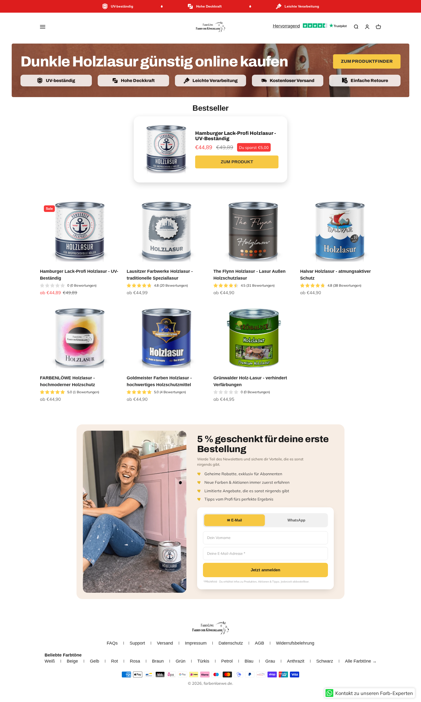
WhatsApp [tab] (296, 520)
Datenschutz (231, 643)
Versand (165, 643)
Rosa (135, 661)
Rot (114, 661)
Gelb (94, 661)
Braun (158, 661)
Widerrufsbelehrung (295, 643)
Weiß (50, 661)
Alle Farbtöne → (361, 661)
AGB (259, 643)
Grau (270, 661)
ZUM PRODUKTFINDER (367, 61)
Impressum (196, 643)
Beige (72, 661)
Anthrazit (295, 661)
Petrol (227, 661)
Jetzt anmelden (265, 570)
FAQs (112, 643)
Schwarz (324, 661)
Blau (249, 661)
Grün (180, 661)
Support (137, 643)
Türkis (203, 661)
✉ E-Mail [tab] (234, 520)
